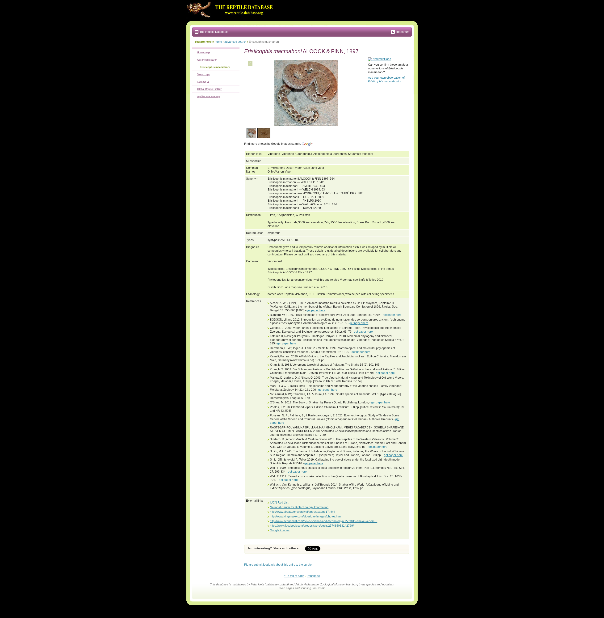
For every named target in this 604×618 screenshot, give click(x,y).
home (218, 41)
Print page (313, 576)
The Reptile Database (214, 32)
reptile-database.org (208, 96)
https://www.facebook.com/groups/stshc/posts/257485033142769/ (312, 525)
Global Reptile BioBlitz (209, 89)
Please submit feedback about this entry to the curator (278, 564)
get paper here (315, 310)
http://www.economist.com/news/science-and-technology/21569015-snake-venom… (323, 521)
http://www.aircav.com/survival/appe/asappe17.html (302, 511)
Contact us (203, 81)
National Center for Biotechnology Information (299, 507)
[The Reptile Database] (231, 20)
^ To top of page (294, 576)
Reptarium (402, 32)
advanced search (235, 41)
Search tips (203, 74)
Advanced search (207, 59)
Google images (279, 530)
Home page (203, 52)
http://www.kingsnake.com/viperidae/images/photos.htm (305, 516)
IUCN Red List (279, 502)
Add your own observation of (386, 79)
